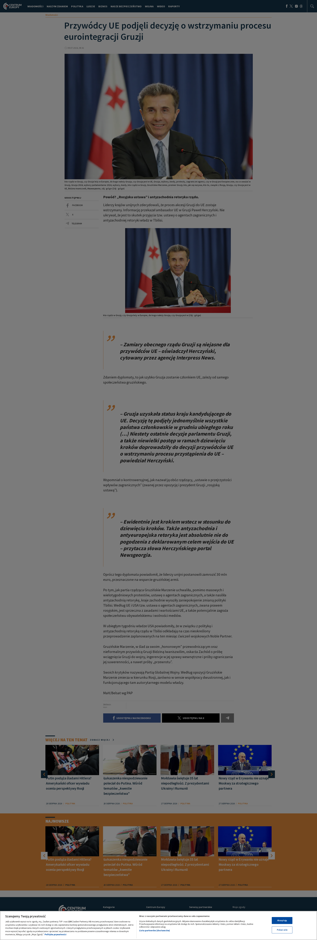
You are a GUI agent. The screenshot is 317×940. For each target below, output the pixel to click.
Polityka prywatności (55, 934)
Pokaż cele (282, 930)
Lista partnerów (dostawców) (154, 930)
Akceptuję (282, 920)
